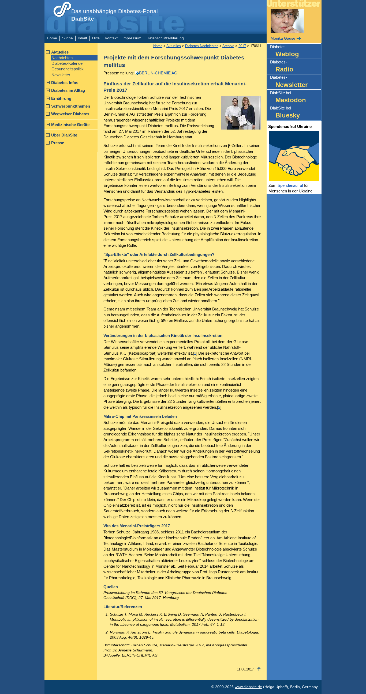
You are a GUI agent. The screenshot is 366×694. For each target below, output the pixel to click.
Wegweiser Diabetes (70, 114)
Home (52, 38)
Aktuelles (60, 52)
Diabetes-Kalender (67, 63)
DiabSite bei (288, 97)
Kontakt (111, 38)
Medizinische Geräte (70, 124)
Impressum (131, 38)
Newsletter (60, 75)
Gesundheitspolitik (67, 69)
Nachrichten (62, 57)
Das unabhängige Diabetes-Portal (114, 15)
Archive (228, 46)
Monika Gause (283, 38)
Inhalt (82, 38)
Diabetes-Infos (64, 82)
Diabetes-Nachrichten (201, 46)
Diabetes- (284, 51)
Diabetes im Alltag (68, 90)
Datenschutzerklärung (165, 38)
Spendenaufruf (290, 185)
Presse (57, 143)
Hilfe (96, 38)
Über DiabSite (64, 135)
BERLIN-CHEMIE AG (158, 73)
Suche (67, 38)
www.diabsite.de (248, 687)
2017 (242, 46)
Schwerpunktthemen (70, 106)
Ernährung (61, 98)
